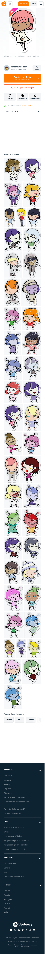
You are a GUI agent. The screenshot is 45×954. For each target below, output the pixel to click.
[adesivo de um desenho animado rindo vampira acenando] (13, 544)
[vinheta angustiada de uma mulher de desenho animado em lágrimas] (13, 170)
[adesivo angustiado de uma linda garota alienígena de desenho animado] (12, 704)
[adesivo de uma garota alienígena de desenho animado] (12, 445)
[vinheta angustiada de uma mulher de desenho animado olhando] (9, 242)
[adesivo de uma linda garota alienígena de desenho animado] (31, 705)
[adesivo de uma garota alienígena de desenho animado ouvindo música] (31, 194)
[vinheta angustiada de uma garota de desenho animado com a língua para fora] (13, 220)
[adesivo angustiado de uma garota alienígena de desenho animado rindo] (13, 832)
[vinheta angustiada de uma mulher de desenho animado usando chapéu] (14, 806)
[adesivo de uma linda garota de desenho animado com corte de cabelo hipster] (29, 217)
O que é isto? (26, 106)
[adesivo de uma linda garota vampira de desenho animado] (12, 194)
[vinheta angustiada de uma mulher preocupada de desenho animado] (13, 420)
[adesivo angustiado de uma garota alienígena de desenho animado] (12, 914)
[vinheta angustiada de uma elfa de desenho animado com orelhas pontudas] (31, 520)
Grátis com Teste (23, 78)
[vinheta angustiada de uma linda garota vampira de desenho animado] (13, 569)
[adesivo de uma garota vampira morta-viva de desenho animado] (13, 265)
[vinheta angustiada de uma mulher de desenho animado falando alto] (13, 678)
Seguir (37, 69)
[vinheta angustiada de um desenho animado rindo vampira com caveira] (12, 520)
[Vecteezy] (3, 3)
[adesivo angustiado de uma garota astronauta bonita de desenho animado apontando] (13, 315)
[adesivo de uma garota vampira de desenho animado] (13, 289)
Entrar (33, 4)
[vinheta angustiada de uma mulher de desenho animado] (13, 470)
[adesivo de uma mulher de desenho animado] (21, 242)
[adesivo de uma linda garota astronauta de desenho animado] (14, 370)
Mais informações (12, 111)
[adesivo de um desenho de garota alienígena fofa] (12, 396)
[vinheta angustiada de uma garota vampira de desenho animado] (13, 758)
